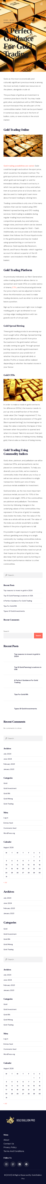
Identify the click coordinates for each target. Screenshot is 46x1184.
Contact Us (9, 1143)
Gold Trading (8, 804)
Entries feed (8, 823)
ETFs (14, 287)
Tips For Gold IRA (10, 606)
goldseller (8, 62)
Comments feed (10, 828)
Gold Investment (10, 788)
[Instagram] (6, 1164)
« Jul (5, 882)
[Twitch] (13, 1164)
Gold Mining (8, 799)
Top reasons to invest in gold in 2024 (18, 590)
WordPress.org (9, 833)
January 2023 (9, 769)
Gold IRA (7, 793)
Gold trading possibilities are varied (19, 166)
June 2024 (8, 759)
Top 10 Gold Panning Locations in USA (18, 596)
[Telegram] (26, 1164)
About (6, 1140)
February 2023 (9, 764)
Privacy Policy (10, 1147)
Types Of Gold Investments (14, 611)
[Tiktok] (19, 1164)
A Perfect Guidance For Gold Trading (18, 601)
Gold (5, 783)
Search (6, 631)
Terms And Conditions (14, 1151)
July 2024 (7, 754)
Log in (6, 818)
